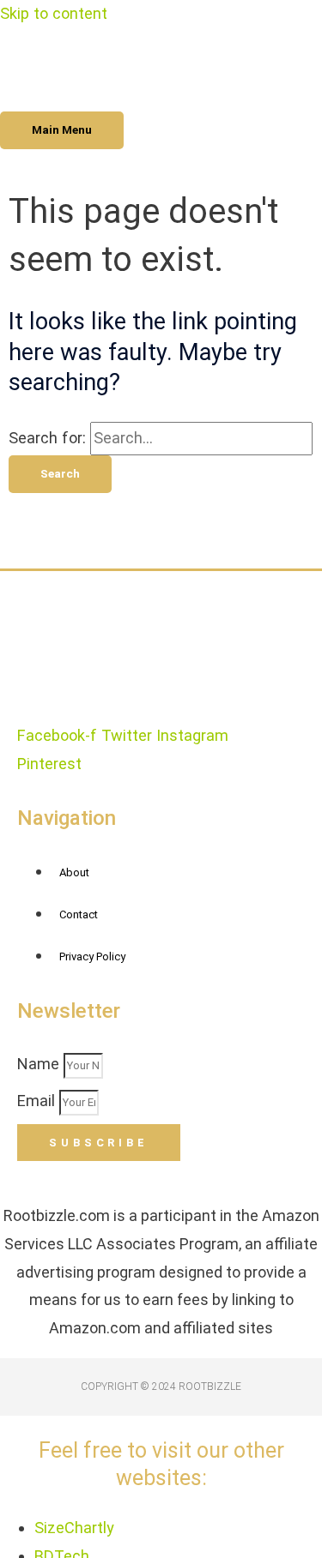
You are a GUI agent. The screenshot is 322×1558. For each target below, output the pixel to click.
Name (40, 1064)
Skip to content (53, 13)
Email (38, 1101)
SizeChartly (74, 1528)
